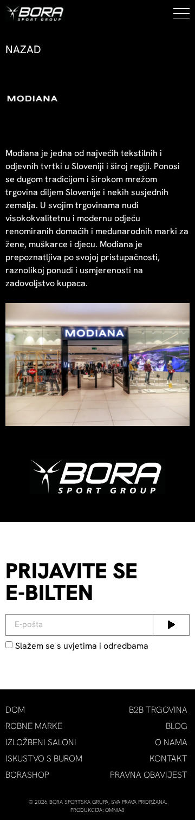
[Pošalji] (171, 625)
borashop (27, 774)
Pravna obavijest (148, 774)
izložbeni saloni (40, 742)
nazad (23, 49)
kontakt (168, 758)
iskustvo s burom (43, 758)
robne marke (33, 726)
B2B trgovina (158, 709)
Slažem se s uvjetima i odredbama (81, 645)
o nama (171, 742)
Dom (15, 709)
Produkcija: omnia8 (97, 809)
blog (176, 726)
